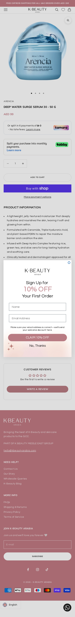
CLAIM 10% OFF (37, 337)
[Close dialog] (69, 263)
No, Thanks (37, 345)
